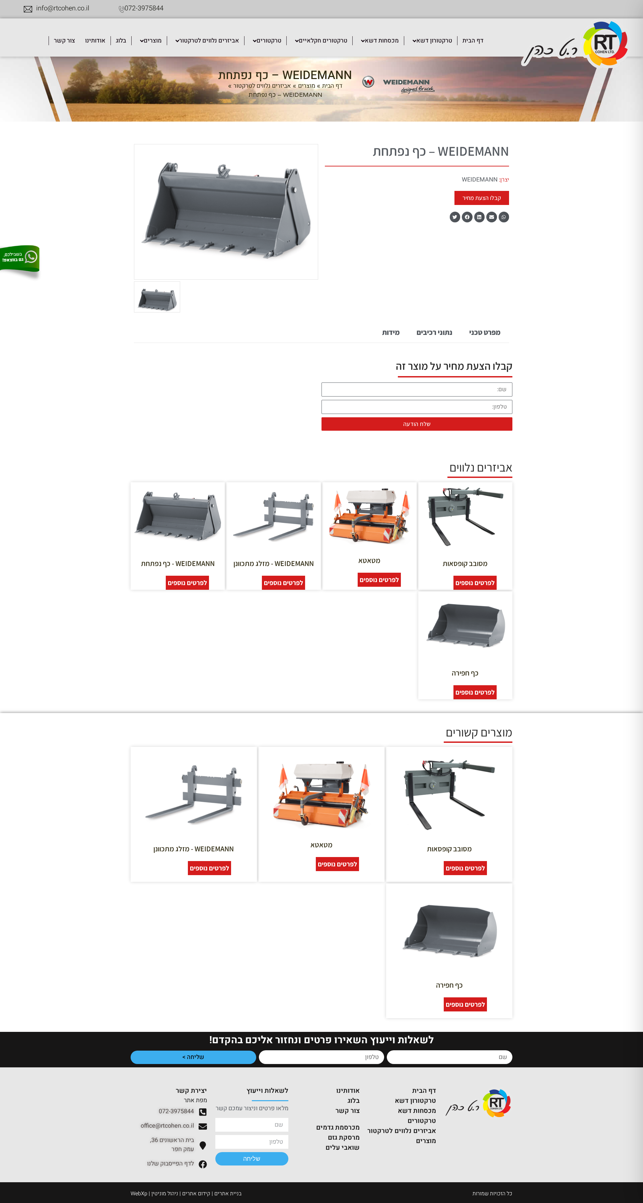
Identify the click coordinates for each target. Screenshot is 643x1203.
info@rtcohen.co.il (62, 8)
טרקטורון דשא (415, 1101)
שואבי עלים (343, 1147)
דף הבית (332, 85)
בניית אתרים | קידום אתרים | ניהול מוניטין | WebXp (186, 1194)
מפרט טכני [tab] (485, 332)
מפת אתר (195, 1100)
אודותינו (348, 1090)
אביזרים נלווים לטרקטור (262, 85)
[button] (504, 217)
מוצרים (306, 85)
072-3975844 (144, 8)
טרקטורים (422, 1121)
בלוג (354, 1101)
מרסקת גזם (344, 1137)
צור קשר (348, 1111)
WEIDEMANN (480, 179)
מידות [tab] (391, 332)
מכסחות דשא (417, 1111)
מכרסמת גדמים (338, 1127)
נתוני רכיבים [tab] (434, 332)
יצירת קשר (191, 1090)
